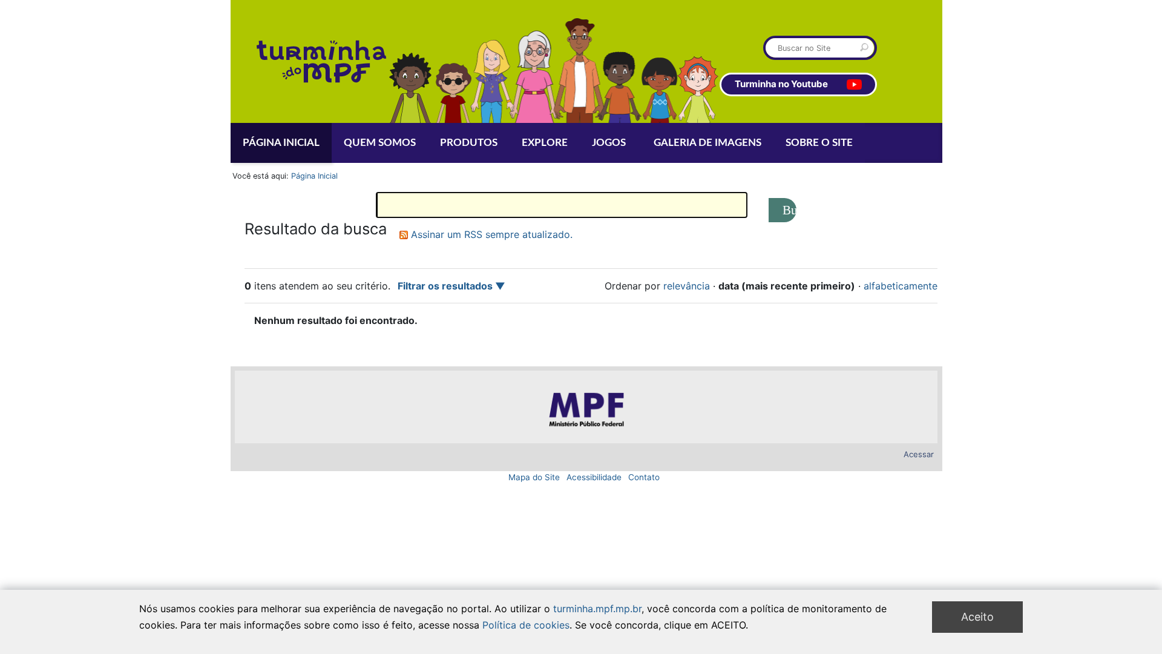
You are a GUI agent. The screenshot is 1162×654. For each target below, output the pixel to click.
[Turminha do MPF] (283, 61)
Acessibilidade (594, 477)
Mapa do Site (534, 477)
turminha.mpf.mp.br (597, 609)
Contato (644, 477)
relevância (686, 286)
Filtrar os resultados (445, 286)
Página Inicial (314, 175)
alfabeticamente (900, 286)
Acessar (919, 454)
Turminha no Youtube (781, 84)
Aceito (977, 616)
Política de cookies (526, 624)
